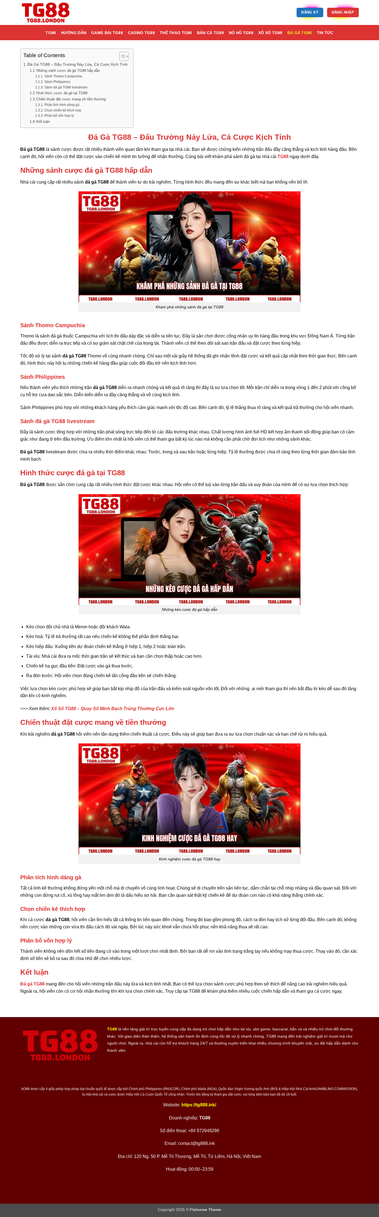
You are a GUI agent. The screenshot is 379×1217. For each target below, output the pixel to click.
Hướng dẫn (74, 33)
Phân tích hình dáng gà (61, 104)
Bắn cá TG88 (210, 33)
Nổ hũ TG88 (241, 33)
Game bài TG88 (107, 33)
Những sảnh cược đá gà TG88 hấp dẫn (68, 70)
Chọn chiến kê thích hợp (62, 110)
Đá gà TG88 (299, 33)
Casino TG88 (141, 33)
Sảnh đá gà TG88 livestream (65, 87)
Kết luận (43, 122)
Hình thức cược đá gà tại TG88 (61, 93)
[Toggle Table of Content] (121, 56)
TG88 (51, 33)
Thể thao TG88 (176, 33)
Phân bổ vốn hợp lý (59, 115)
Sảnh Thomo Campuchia (63, 76)
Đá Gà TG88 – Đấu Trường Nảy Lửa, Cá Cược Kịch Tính (77, 64)
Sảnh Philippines (57, 81)
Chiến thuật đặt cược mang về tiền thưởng (71, 99)
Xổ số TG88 (270, 33)
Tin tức (325, 33)
